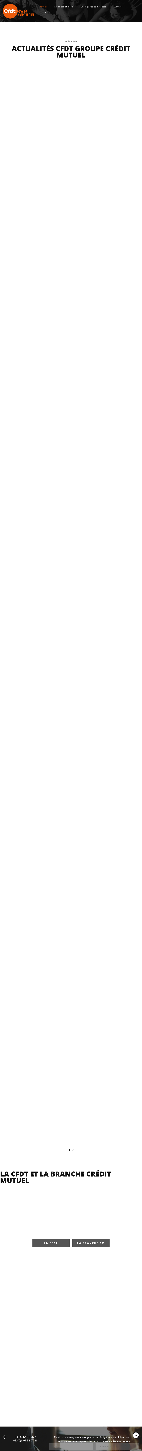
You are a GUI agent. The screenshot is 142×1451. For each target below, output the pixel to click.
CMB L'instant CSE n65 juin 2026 (23, 110)
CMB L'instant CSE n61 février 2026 (88, 262)
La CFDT (51, 1243)
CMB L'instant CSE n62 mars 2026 (83, 186)
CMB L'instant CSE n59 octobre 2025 (93, 895)
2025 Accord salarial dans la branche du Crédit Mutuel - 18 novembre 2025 (44, 399)
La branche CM (91, 1243)
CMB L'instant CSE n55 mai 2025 (85, 1046)
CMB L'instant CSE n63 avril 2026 (23, 186)
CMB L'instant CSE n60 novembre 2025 (26, 895)
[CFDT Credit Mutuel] (19, 11)
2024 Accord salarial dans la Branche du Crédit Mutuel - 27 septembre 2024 (45, 819)
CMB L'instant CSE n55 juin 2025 (23, 1046)
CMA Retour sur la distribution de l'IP (25, 262)
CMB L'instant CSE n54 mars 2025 (23, 1122)
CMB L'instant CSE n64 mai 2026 (82, 110)
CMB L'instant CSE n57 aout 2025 (92, 971)
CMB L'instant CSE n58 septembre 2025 (26, 971)
